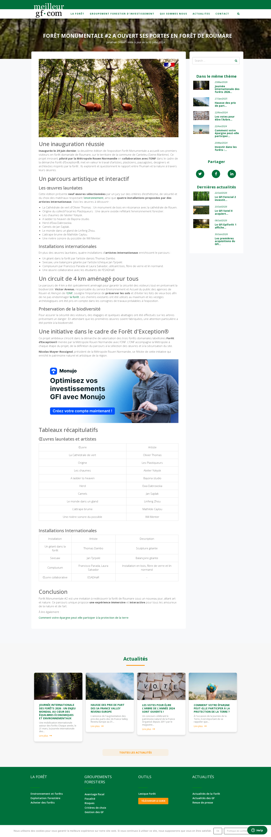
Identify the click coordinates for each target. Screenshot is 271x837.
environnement (93, 198)
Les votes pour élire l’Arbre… (224, 118)
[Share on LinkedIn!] (232, 174)
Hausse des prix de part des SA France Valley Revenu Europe (107, 708)
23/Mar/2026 (221, 82)
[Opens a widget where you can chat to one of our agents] (257, 830)
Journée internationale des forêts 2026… (227, 89)
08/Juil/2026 (221, 220)
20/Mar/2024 (221, 143)
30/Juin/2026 (221, 234)
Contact (222, 13)
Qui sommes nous (173, 13)
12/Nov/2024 (221, 112)
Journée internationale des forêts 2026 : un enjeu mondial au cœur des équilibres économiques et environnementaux (57, 711)
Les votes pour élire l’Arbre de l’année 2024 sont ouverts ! (158, 708)
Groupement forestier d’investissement (122, 13)
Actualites (201, 13)
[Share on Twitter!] (200, 174)
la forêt (74, 297)
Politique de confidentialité (240, 830)
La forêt (77, 13)
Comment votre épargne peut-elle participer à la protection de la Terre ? (212, 708)
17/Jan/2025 (221, 98)
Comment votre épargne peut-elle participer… (227, 133)
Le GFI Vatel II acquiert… (223, 212)
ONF (70, 293)
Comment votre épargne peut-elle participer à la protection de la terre (83, 617)
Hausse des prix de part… (225, 104)
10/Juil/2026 (221, 206)
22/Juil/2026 (221, 193)
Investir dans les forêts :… (226, 148)
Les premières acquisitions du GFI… (225, 241)
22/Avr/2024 (221, 126)
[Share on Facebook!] (216, 174)
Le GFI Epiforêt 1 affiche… (225, 226)
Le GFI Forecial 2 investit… (225, 198)
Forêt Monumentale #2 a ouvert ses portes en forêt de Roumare (137, 35)
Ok (217, 830)
